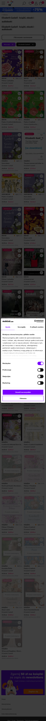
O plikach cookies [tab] (37, 327)
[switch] (40, 370)
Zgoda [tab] (7, 327)
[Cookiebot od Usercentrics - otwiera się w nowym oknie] (34, 321)
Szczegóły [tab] (21, 327)
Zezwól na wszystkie (23, 392)
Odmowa (23, 398)
